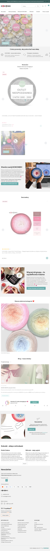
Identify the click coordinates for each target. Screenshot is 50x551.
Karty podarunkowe (22, 527)
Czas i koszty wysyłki (5, 522)
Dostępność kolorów (38, 524)
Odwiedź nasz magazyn (6, 529)
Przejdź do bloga (5, 362)
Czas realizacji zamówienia (6, 524)
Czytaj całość (5, 395)
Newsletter (20, 529)
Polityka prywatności (5, 536)
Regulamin (44, 432)
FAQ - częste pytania (38, 527)
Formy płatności (4, 530)
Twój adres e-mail (4, 477)
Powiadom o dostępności (41, 126)
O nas (35, 522)
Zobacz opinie (5, 515)
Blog (35, 525)
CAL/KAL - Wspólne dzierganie (40, 529)
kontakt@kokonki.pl (7, 496)
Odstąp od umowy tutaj (6, 542)
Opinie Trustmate (37, 530)
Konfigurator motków (22, 530)
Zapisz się (31, 429)
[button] (38, 6)
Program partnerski (21, 525)
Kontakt (2, 527)
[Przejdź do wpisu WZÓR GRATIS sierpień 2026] (25, 374)
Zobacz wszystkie (24, 68)
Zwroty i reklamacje (5, 525)
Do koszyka (47, 258)
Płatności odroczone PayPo (23, 522)
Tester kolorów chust (22, 532)
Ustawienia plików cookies (6, 540)
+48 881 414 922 (6, 494)
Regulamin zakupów (5, 532)
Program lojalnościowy (22, 524)
